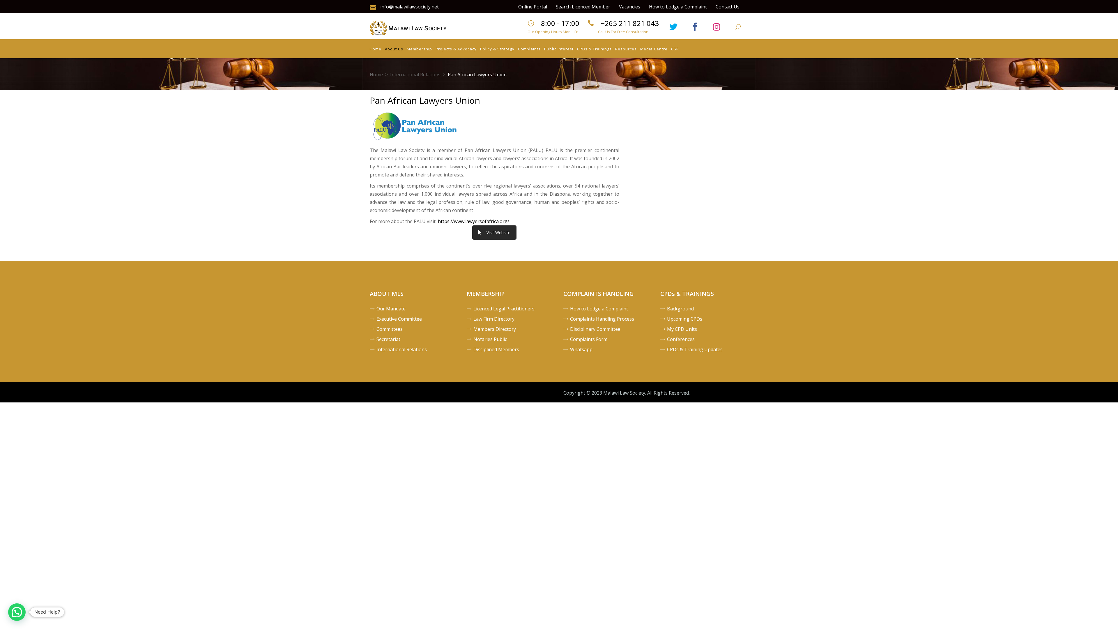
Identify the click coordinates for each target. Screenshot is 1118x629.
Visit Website (498, 232)
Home (376, 74)
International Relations (415, 74)
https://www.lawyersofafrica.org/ (473, 221)
